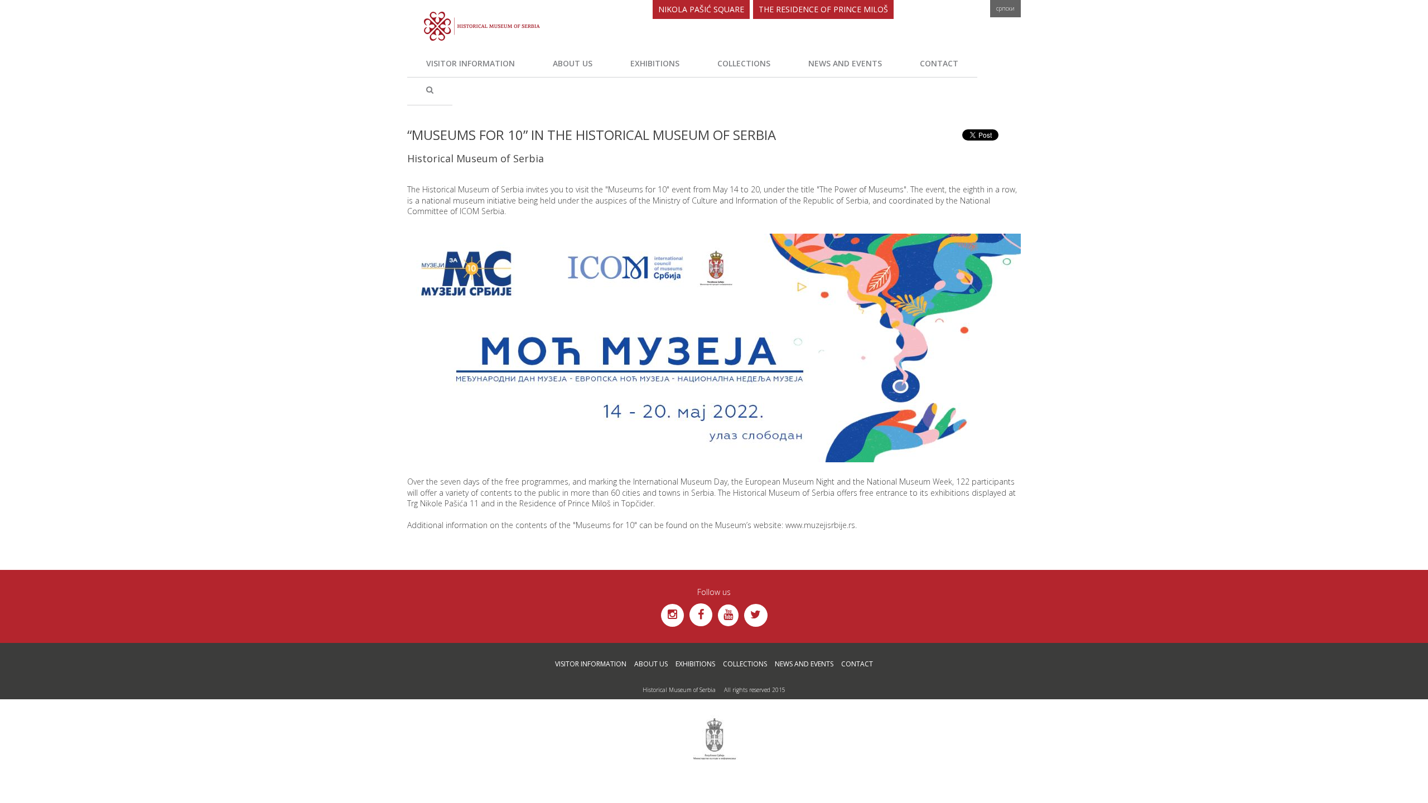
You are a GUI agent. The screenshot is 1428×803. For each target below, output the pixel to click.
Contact (939, 63)
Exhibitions (654, 63)
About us (572, 63)
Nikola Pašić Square (701, 9)
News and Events (845, 63)
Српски (1005, 8)
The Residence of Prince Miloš (823, 9)
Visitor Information (470, 63)
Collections (743, 63)
